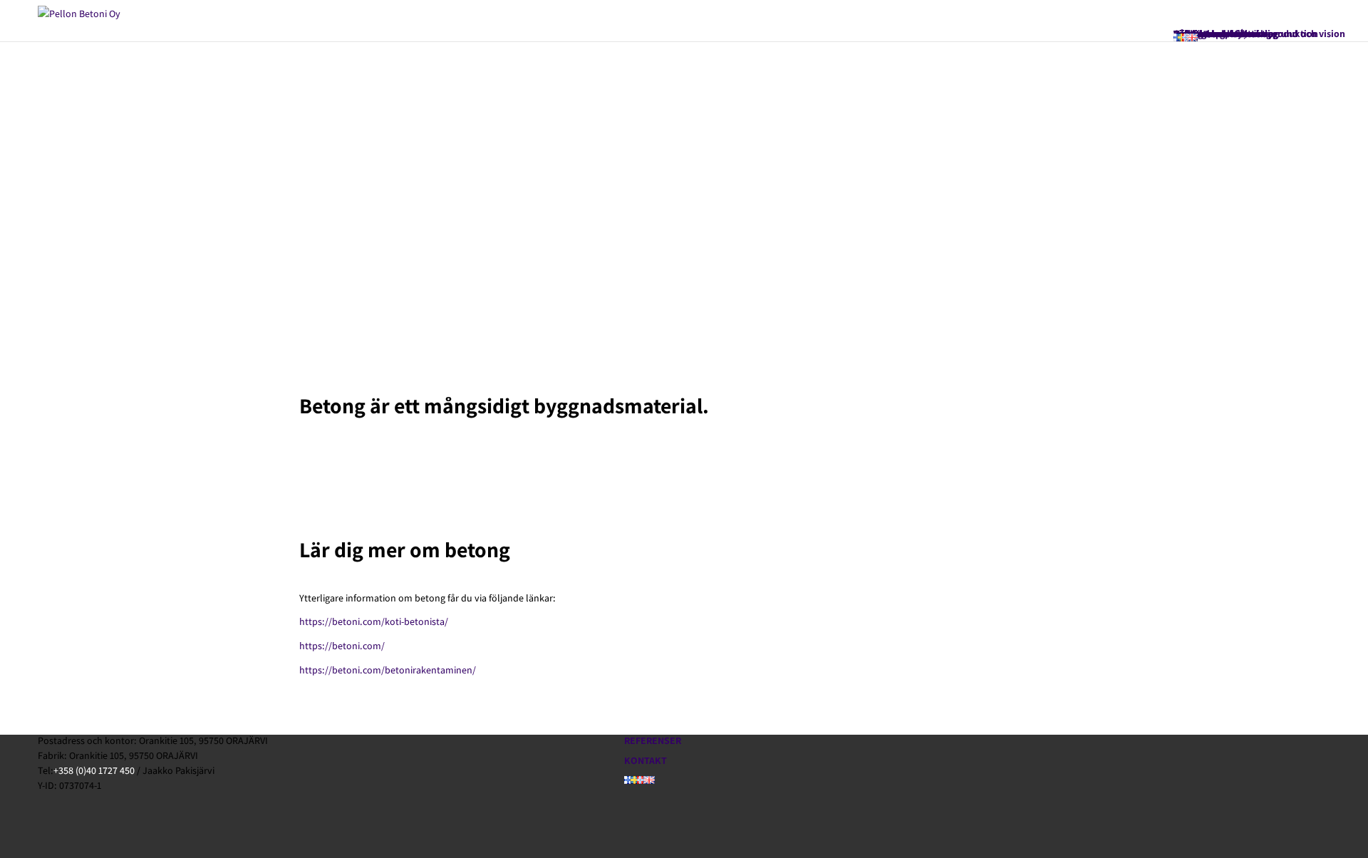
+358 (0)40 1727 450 (94, 770)
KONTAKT (645, 760)
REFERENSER (652, 740)
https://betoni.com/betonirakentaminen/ (387, 669)
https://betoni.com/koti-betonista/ (373, 621)
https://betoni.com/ (342, 645)
